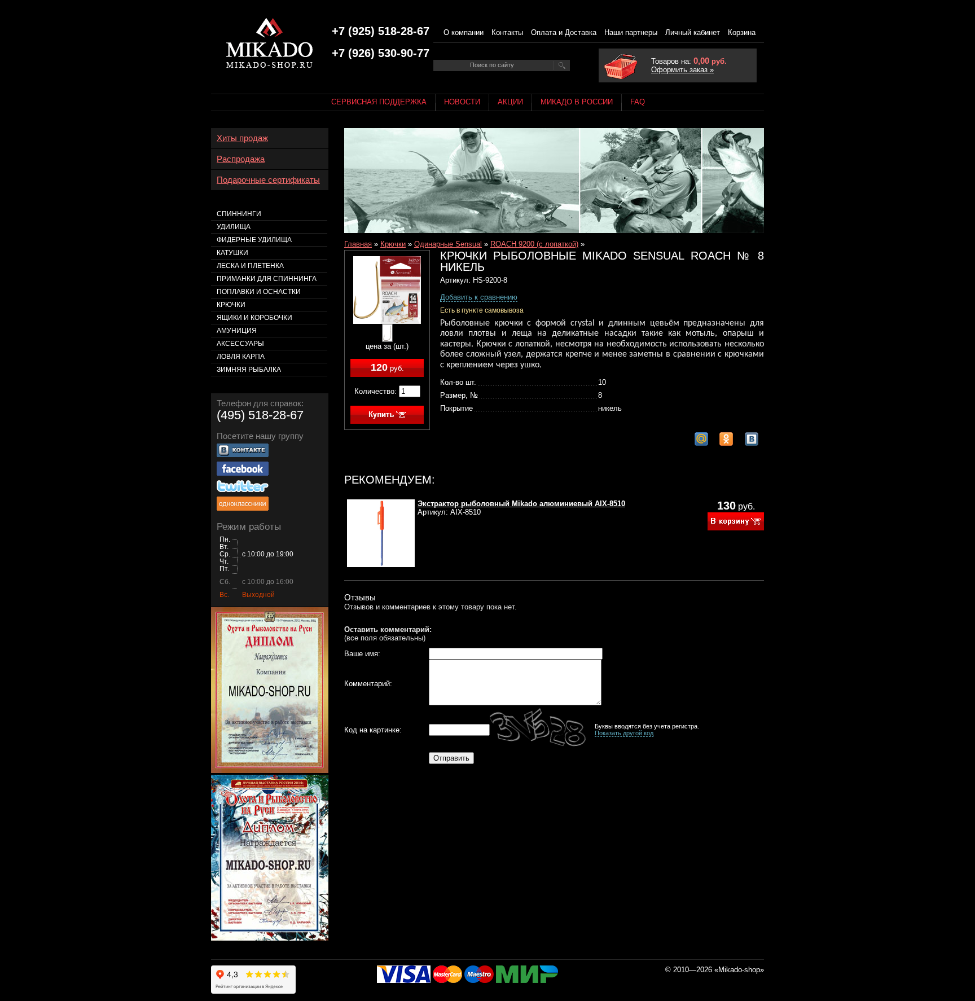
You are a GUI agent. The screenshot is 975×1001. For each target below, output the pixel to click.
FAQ (637, 102)
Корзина (742, 32)
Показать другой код (624, 733)
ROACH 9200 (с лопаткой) (534, 244)
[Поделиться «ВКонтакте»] (751, 439)
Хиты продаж (242, 138)
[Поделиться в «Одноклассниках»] (726, 439)
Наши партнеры (630, 32)
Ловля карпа (241, 356)
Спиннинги (239, 213)
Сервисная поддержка (379, 102)
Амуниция (237, 330)
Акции (510, 102)
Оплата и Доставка (563, 32)
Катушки (232, 252)
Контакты (507, 32)
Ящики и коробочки (254, 317)
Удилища (234, 226)
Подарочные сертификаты (268, 180)
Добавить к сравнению (478, 297)
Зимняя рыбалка (249, 369)
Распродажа (241, 159)
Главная (358, 244)
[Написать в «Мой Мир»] (701, 439)
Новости (462, 102)
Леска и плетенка (250, 265)
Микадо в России (577, 102)
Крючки (393, 244)
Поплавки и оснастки (259, 291)
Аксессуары (240, 343)
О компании (463, 32)
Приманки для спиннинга (267, 278)
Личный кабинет (692, 32)
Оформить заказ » (682, 69)
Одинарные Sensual (448, 244)
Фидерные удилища (254, 239)
